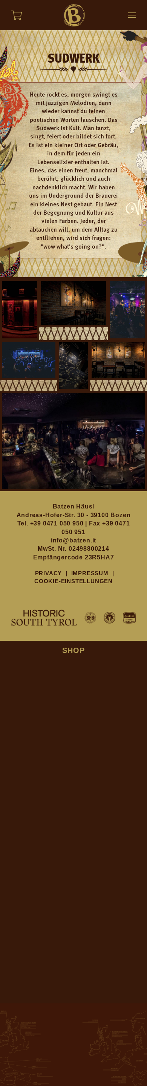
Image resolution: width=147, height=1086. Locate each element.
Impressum (90, 573)
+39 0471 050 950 (58, 523)
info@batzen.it (73, 540)
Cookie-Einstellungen (73, 581)
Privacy (48, 573)
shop (73, 650)
